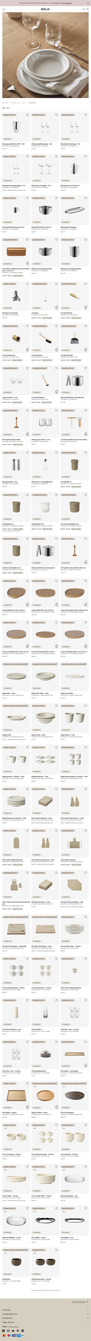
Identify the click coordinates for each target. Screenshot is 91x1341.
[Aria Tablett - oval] (75, 1224)
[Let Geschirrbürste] (45, 384)
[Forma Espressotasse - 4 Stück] (16, 974)
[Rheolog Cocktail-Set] (16, 300)
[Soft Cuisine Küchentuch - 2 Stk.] (45, 846)
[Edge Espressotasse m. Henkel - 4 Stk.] (75, 763)
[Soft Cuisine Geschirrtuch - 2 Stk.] (75, 805)
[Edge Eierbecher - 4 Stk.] (45, 763)
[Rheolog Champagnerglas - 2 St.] (16, 172)
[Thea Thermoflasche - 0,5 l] (16, 1016)
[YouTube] (13, 1331)
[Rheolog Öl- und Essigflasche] (45, 468)
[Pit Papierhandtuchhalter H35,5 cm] (75, 554)
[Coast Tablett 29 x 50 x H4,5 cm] (16, 597)
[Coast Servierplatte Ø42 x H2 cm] (45, 638)
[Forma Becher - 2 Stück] (75, 1141)
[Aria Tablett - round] (45, 1224)
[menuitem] (4, 9)
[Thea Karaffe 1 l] (45, 1016)
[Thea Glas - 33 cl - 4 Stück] (16, 1058)
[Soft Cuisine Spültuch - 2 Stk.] (45, 805)
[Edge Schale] (16, 721)
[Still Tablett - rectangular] (75, 1058)
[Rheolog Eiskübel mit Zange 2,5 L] (45, 554)
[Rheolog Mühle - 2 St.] (16, 468)
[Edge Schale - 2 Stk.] (45, 721)
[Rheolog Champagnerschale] (45, 255)
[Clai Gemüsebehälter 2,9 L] (16, 555)
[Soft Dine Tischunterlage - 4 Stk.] (75, 888)
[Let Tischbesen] (45, 342)
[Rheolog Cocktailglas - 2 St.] (45, 172)
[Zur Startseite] (45, 9)
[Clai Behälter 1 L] (75, 469)
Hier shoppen (67, 3)
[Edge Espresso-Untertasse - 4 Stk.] (16, 805)
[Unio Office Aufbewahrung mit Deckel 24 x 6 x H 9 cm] (16, 257)
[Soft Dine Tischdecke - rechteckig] (16, 933)
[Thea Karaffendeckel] (45, 1058)
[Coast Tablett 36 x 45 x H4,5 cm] (45, 597)
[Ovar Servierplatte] (75, 1099)
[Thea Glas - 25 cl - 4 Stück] (75, 1016)
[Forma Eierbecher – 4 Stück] (45, 974)
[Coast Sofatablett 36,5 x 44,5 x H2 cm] (75, 638)
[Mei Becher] (16, 1266)
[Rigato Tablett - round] (45, 1099)
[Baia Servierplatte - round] (16, 1224)
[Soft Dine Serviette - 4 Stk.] (45, 888)
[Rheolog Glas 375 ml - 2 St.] (45, 426)
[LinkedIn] (22, 1331)
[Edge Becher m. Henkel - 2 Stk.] (16, 763)
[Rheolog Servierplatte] (75, 214)
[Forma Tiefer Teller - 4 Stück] (75, 933)
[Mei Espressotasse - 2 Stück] (45, 1266)
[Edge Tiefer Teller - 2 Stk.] (45, 680)
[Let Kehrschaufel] (75, 342)
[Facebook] (3, 1331)
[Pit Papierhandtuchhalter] (16, 427)
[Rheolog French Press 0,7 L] (75, 172)
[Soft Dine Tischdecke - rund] (45, 933)
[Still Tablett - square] (16, 1099)
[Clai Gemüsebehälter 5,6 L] (75, 511)
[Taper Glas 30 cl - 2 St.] (16, 384)
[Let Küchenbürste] (16, 342)
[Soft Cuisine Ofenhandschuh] (16, 847)
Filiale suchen (13, 1326)
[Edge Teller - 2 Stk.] (16, 680)
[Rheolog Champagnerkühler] (75, 255)
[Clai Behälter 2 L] (16, 512)
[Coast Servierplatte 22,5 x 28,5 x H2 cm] (75, 597)
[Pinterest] (18, 1331)
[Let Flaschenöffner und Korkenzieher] (75, 426)
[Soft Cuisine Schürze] (75, 847)
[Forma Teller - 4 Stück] (16, 1182)
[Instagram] (8, 1331)
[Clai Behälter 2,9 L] (45, 511)
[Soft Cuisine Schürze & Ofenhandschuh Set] (16, 890)
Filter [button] (8, 108)
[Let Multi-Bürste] (75, 300)
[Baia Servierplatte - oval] (75, 1182)
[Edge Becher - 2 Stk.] (75, 721)
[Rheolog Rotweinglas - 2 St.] (75, 131)
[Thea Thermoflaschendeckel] (75, 974)
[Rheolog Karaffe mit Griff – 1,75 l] (16, 131)
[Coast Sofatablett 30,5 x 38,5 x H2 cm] (16, 638)
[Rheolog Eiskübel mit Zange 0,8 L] (75, 384)
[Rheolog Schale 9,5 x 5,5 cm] (45, 214)
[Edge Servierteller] (75, 680)
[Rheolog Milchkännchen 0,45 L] (16, 214)
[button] (3, 108)
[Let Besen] (45, 300)
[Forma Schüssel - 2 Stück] (16, 1141)
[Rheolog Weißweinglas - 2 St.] (45, 131)
